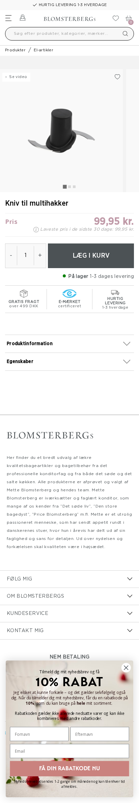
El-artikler (43, 50)
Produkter (15, 50)
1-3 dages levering (112, 277)
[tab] (64, 186)
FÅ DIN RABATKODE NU (69, 768)
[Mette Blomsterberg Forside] (69, 17)
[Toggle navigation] (8, 17)
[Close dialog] (126, 668)
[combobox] (69, 34)
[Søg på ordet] (125, 33)
